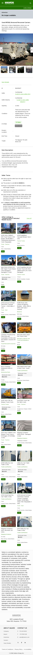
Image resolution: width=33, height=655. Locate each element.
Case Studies (7, 643)
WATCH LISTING (18, 125)
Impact (5, 634)
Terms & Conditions (7, 649)
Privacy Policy (18, 649)
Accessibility (27, 649)
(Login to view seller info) (22, 94)
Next (31, 50)
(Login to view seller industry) (23, 101)
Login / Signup (27, 7)
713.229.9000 (23, 631)
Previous (1, 50)
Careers (6, 640)
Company (6, 631)
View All (29, 218)
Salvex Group (18, 653)
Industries (6, 637)
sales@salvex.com (24, 637)
